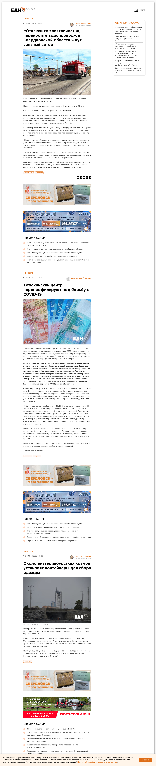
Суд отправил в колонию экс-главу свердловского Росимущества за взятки (127, 39)
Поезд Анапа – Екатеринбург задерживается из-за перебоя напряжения (59, 537)
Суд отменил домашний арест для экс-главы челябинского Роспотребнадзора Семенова (53, 532)
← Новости (28, 18)
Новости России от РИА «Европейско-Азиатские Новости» (18, 10)
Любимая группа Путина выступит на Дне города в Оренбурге (54, 253)
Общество (39, 172)
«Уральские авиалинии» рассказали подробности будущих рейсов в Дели (125, 46)
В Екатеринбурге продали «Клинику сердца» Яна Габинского (54, 729)
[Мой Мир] (87, 177)
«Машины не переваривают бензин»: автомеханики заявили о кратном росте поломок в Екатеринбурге (58, 734)
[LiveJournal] (90, 177)
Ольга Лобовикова (83, 24)
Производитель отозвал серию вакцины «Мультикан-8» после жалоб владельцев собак (57, 752)
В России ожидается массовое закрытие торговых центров (53, 527)
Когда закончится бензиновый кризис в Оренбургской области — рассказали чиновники (56, 740)
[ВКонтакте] (78, 177)
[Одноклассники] (81, 177)
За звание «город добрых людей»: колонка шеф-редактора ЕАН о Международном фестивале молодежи (129, 30)
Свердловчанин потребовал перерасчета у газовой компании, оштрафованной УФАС (54, 746)
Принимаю (145, 760)
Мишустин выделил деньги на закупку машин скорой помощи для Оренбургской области (127, 63)
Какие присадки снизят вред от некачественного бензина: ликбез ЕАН (128, 70)
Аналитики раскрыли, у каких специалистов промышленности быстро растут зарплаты (58, 261)
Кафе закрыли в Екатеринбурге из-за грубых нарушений (52, 256)
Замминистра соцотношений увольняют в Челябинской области (55, 249)
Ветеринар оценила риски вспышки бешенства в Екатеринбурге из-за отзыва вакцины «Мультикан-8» (126, 54)
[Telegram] (84, 177)
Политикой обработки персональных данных (97, 762)
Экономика (28, 456)
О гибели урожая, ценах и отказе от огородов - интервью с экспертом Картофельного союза (58, 244)
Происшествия (29, 172)
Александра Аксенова (81, 278)
